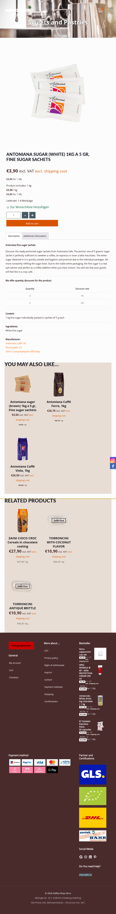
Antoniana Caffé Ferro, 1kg (59, 404)
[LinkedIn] (90, 857)
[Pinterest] (95, 857)
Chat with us (85, 874)
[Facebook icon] (113, 466)
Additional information (34, 236)
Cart (11, 670)
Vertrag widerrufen (21, 645)
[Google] (81, 857)
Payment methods (53, 687)
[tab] (14, 236)
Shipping (48, 694)
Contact (48, 679)
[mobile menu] (111, 10)
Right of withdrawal (54, 665)
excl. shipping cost (51, 171)
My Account (15, 662)
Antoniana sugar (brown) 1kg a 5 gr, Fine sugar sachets (22, 406)
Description (14, 236)
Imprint (48, 672)
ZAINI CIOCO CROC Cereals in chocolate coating (23, 542)
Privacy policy (51, 658)
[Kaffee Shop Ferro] (18, 13)
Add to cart (32, 223)
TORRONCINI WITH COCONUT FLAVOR (59, 542)
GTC (46, 650)
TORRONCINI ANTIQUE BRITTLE (22, 606)
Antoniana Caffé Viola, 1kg (22, 468)
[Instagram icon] (113, 460)
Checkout (13, 677)
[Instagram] (85, 857)
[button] (27, 207)
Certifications (51, 701)
